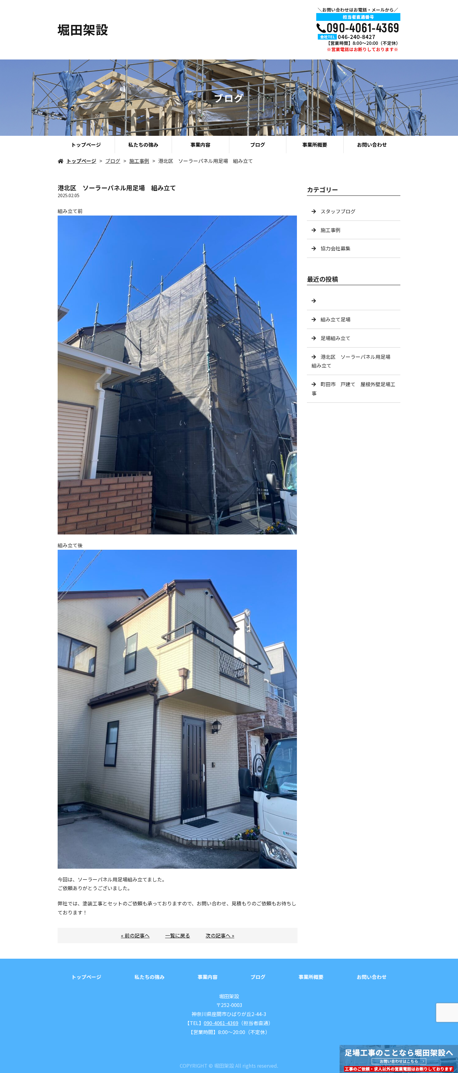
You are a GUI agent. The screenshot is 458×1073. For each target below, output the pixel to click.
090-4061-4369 (221, 1023)
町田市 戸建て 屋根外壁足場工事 (353, 388)
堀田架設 (229, 996)
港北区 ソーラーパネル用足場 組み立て (353, 361)
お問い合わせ (372, 144)
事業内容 (200, 144)
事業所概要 (314, 144)
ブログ (257, 144)
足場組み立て (336, 338)
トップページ (86, 144)
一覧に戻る (177, 935)
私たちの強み (143, 144)
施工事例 (139, 160)
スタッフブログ (338, 211)
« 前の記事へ (135, 935)
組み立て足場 (336, 319)
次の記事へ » (220, 935)
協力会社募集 (336, 248)
